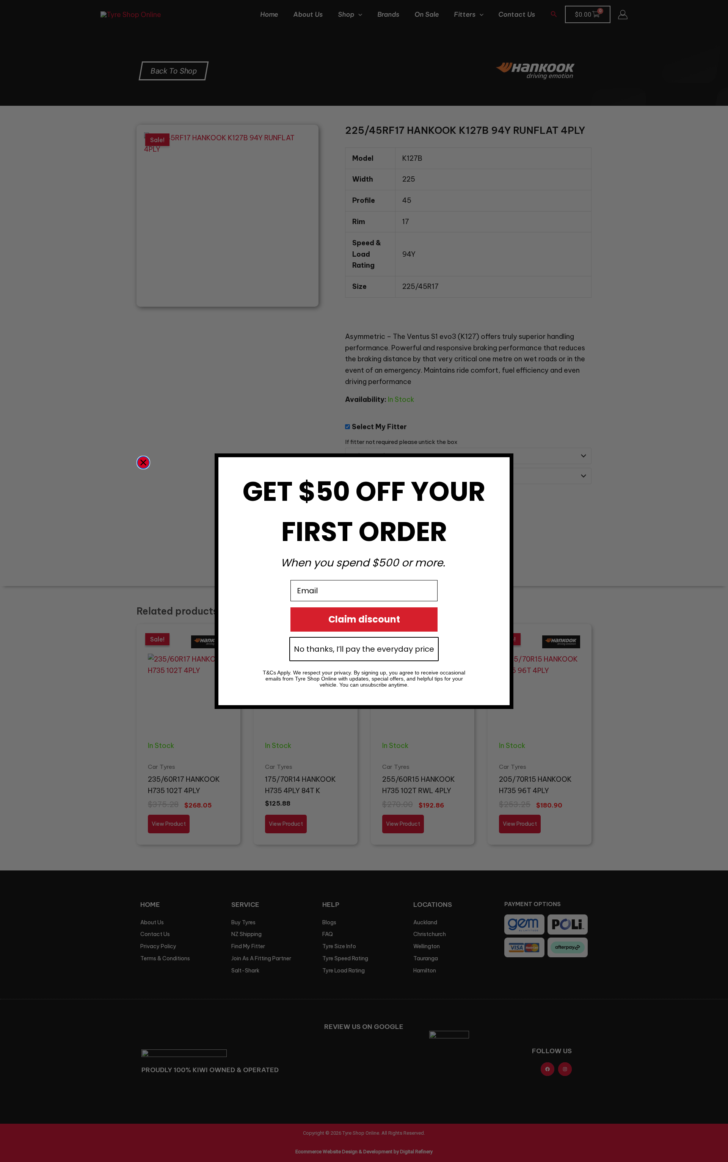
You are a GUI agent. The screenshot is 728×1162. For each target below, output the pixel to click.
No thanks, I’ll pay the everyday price (364, 649)
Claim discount (364, 619)
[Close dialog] (143, 462)
